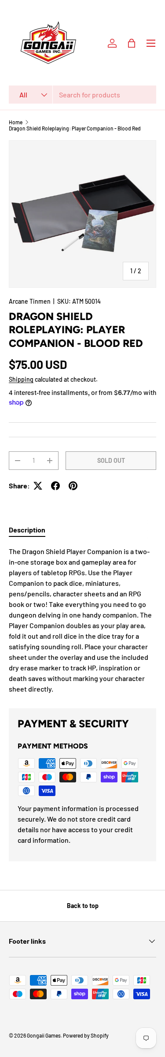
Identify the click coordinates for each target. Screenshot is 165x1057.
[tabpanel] (82, 620)
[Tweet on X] (38, 486)
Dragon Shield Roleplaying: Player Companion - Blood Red (75, 128)
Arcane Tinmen (30, 301)
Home (15, 122)
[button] (131, 43)
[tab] (27, 529)
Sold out (111, 460)
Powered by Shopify (86, 1035)
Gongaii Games (44, 1035)
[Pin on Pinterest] (73, 486)
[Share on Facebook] (55, 486)
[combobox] (82, 95)
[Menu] (151, 43)
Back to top (83, 905)
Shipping (21, 379)
